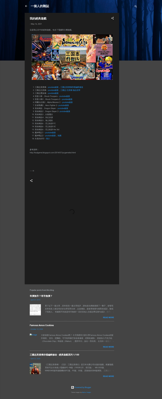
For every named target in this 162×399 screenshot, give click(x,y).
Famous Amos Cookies (42, 325)
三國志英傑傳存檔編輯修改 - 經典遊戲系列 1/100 (54, 354)
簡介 (48, 138)
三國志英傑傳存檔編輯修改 (71, 87)
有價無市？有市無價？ (41, 296)
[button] (112, 19)
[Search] (135, 7)
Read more (108, 317)
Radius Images (86, 392)
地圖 (59, 135)
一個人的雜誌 (40, 6)
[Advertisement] (129, 51)
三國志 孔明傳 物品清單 (70, 90)
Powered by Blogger (82, 387)
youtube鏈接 (53, 87)
